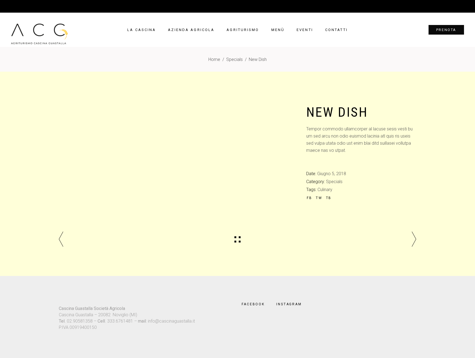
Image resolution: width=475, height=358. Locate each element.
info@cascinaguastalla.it (171, 321)
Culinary (324, 189)
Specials (234, 59)
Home (214, 59)
